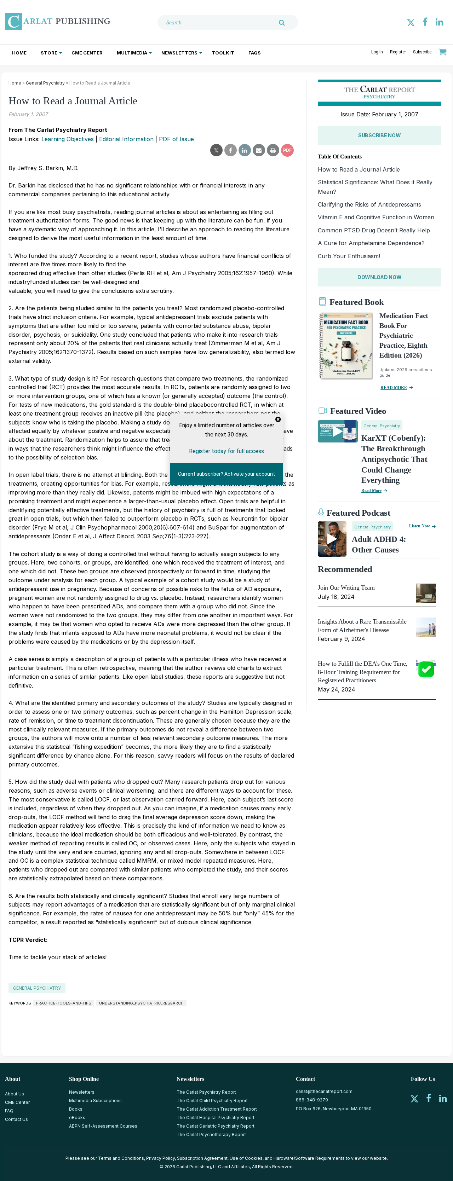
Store (49, 53)
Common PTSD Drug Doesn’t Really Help (374, 230)
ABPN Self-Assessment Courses (103, 1126)
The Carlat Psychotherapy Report (211, 1134)
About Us (14, 1093)
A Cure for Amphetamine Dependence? (371, 243)
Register (398, 52)
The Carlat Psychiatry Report (206, 1092)
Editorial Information (126, 139)
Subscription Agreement (202, 1158)
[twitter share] (216, 150)
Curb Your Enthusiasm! (349, 256)
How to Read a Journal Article (359, 169)
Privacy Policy (160, 1158)
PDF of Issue (176, 139)
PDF (287, 150)
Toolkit (223, 53)
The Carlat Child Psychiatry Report (212, 1100)
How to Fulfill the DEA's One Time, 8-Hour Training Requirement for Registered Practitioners (362, 672)
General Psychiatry (45, 83)
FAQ (9, 1110)
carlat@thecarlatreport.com (324, 1091)
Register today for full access (226, 450)
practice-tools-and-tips (63, 1003)
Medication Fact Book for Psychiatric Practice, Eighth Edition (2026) (403, 335)
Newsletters (179, 53)
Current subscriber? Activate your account (226, 474)
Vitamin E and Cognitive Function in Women (376, 217)
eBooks (77, 1117)
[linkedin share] (245, 150)
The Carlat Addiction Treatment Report (217, 1109)
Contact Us (16, 1119)
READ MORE (393, 388)
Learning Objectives (67, 139)
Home (19, 53)
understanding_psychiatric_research (141, 1003)
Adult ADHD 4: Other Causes (379, 544)
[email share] (259, 150)
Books (75, 1109)
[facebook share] (230, 150)
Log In (377, 52)
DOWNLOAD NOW (379, 277)
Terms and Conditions (121, 1158)
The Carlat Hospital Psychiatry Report (215, 1117)
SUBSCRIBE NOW (379, 135)
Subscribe (422, 52)
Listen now (419, 526)
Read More (371, 490)
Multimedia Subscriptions (95, 1100)
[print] (273, 150)
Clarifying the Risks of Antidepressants (369, 204)
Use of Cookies (246, 1158)
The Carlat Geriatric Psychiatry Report (215, 1126)
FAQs (254, 53)
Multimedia (132, 53)
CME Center (87, 53)
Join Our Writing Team (346, 587)
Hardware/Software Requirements (309, 1158)
